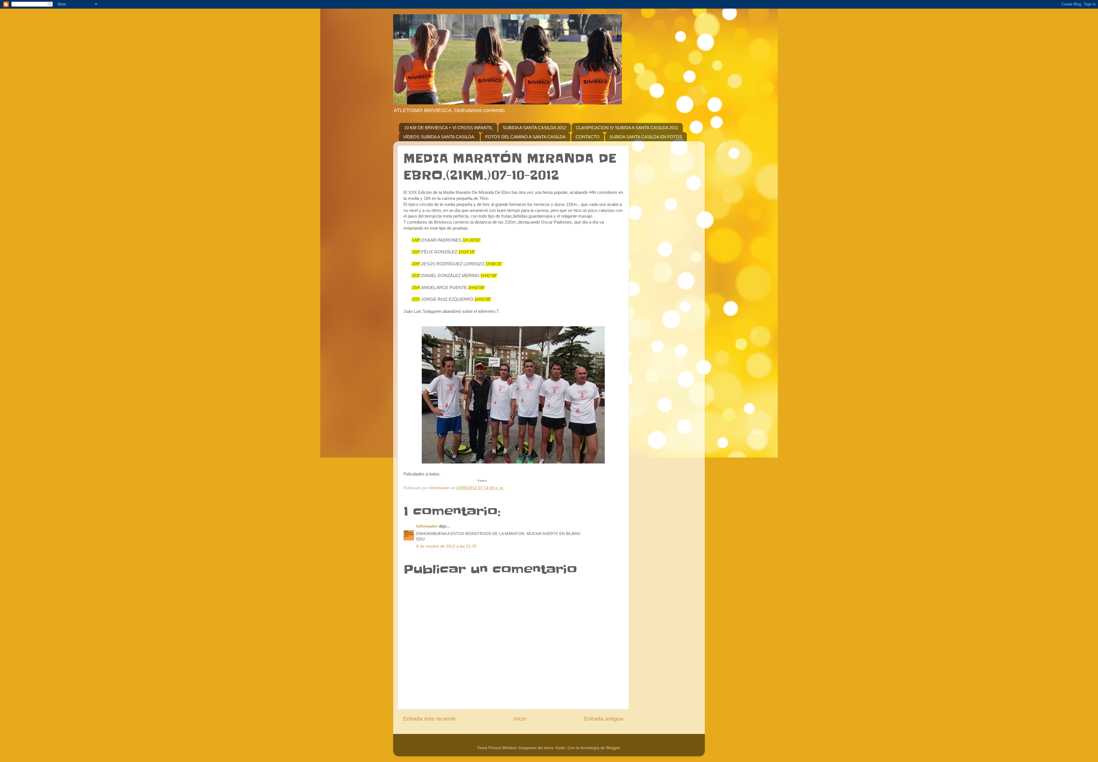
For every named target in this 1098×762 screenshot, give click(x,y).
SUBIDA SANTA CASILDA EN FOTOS (645, 136)
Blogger (613, 748)
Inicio (520, 719)
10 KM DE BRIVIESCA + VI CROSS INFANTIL (448, 127)
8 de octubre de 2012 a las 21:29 (446, 546)
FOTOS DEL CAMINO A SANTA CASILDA (525, 136)
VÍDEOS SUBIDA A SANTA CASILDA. (439, 136)
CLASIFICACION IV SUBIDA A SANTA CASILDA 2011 (627, 127)
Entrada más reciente (429, 719)
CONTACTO (588, 136)
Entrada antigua (603, 719)
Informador (427, 526)
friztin (560, 748)
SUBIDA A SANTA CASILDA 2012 (534, 127)
